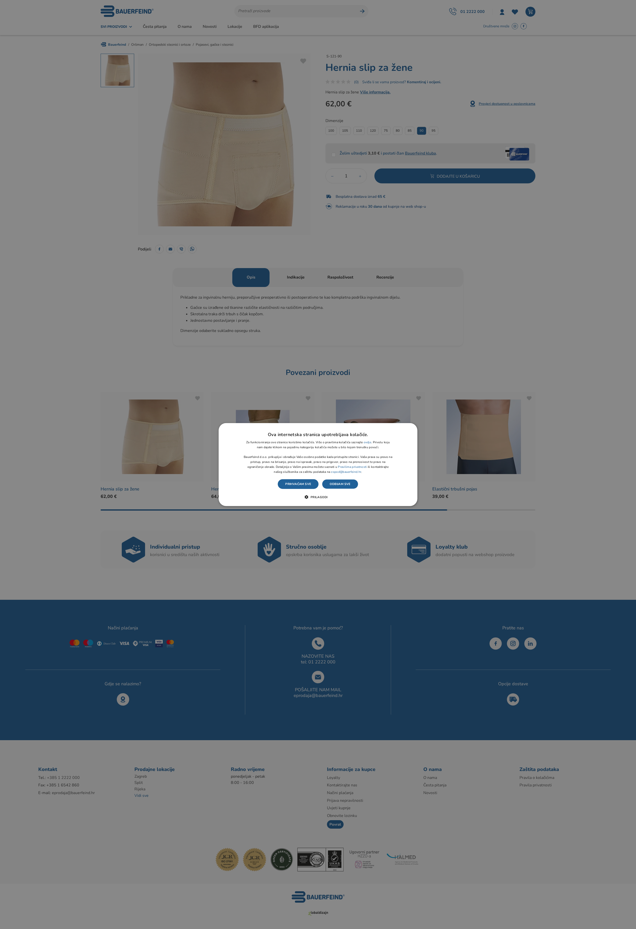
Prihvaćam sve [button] (298, 484)
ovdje (367, 442)
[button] (317, 497)
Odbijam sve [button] (340, 484)
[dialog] (318, 464)
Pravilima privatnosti (352, 467)
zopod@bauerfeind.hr (346, 472)
